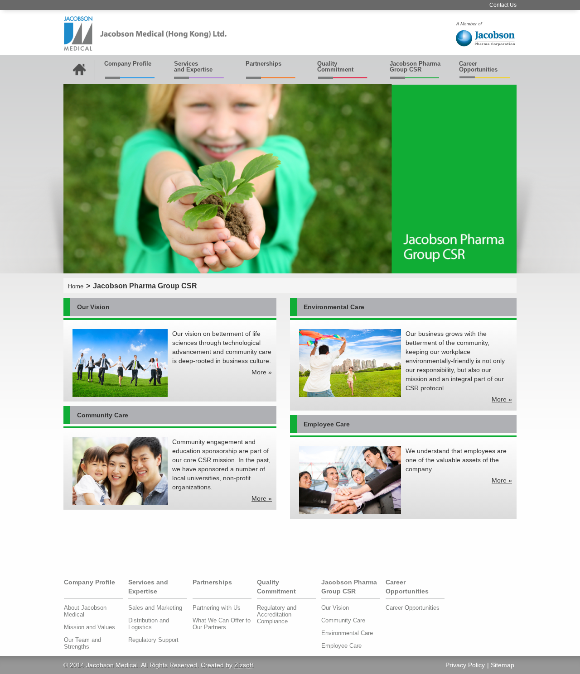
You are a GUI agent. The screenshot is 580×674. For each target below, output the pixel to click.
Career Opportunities (478, 66)
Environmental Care (347, 633)
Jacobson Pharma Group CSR (415, 66)
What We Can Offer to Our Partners (222, 624)
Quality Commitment (335, 66)
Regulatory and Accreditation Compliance (276, 614)
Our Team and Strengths (82, 643)
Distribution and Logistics (148, 624)
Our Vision (335, 607)
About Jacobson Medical (85, 611)
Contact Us (503, 5)
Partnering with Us (217, 607)
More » (261, 372)
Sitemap (502, 665)
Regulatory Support (153, 639)
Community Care (343, 620)
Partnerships (263, 63)
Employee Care (341, 645)
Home (75, 286)
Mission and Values (89, 627)
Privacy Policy (465, 665)
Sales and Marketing (155, 607)
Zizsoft (243, 665)
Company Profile (127, 63)
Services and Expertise (193, 66)
